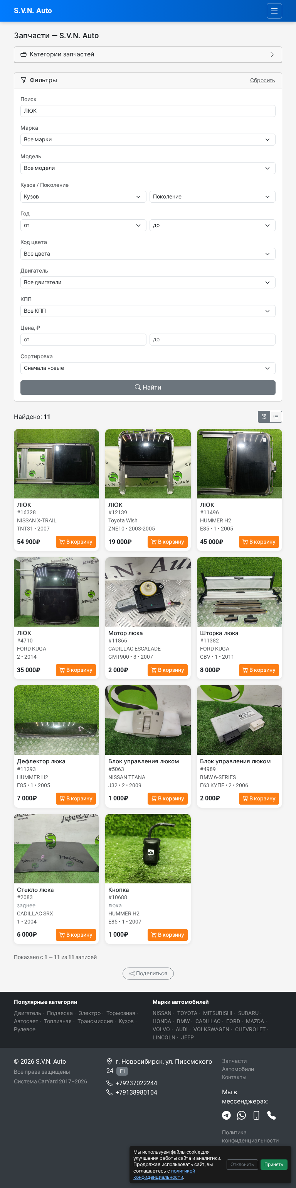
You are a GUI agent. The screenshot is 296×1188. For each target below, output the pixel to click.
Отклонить (242, 1164)
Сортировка (36, 356)
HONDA (162, 1021)
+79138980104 (136, 1092)
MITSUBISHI (217, 1013)
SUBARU (248, 1013)
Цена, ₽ (30, 328)
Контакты (234, 1077)
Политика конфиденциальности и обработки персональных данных (252, 1144)
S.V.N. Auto (33, 10)
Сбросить (262, 80)
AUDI (182, 1029)
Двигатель (34, 271)
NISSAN (162, 1013)
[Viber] (256, 1115)
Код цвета (33, 242)
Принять (273, 1164)
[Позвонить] (271, 1115)
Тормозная (120, 1013)
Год (25, 213)
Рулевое (24, 1029)
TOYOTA (187, 1013)
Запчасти (234, 1061)
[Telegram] (226, 1115)
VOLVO (161, 1029)
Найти (152, 387)
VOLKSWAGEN (211, 1029)
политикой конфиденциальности (164, 1174)
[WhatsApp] (241, 1115)
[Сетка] (264, 417)
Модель (30, 156)
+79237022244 (136, 1083)
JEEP (187, 1037)
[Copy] (122, 1071)
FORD (233, 1021)
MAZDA (255, 1021)
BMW (183, 1021)
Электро (90, 1013)
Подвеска (60, 1013)
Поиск (28, 99)
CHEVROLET (250, 1029)
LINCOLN (164, 1037)
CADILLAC (207, 1021)
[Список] (276, 417)
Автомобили (238, 1069)
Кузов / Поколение (44, 185)
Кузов (126, 1021)
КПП (26, 299)
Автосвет (26, 1021)
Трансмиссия (95, 1021)
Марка (29, 128)
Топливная (58, 1021)
